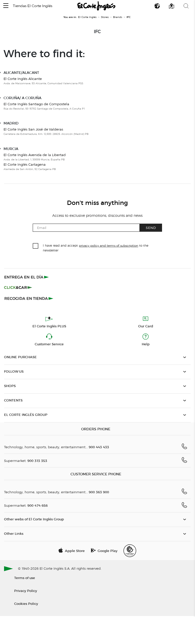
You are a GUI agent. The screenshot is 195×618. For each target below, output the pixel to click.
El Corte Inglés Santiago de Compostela (36, 104)
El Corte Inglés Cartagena (25, 164)
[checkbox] (36, 246)
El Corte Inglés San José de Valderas (33, 129)
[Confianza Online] (129, 550)
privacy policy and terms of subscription (108, 245)
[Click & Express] (27, 277)
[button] (5, 6)
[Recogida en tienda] (29, 298)
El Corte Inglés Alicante (23, 79)
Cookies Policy (26, 603)
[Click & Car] (18, 287)
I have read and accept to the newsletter (95, 247)
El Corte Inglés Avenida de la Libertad (35, 155)
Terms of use (24, 577)
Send (151, 227)
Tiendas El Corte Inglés (32, 6)
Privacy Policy (25, 590)
